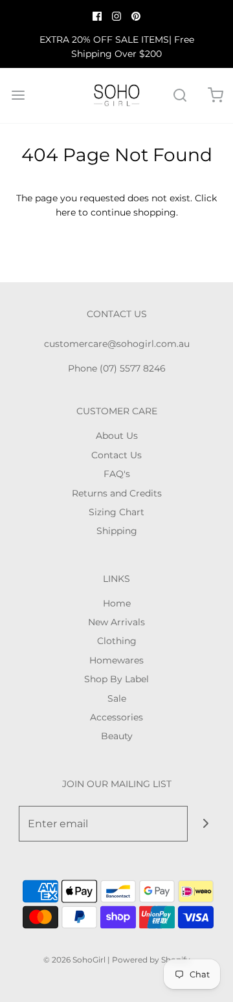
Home (117, 603)
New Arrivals (116, 622)
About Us (117, 435)
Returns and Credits (117, 493)
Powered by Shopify (151, 959)
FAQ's (117, 474)
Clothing (117, 641)
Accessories (116, 717)
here (66, 212)
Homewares (116, 660)
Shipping (116, 531)
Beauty (117, 736)
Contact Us (116, 455)
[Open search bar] (179, 95)
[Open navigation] (18, 95)
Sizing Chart (116, 512)
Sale (116, 698)
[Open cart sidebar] (215, 95)
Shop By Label (116, 679)
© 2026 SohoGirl (74, 959)
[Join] (205, 823)
